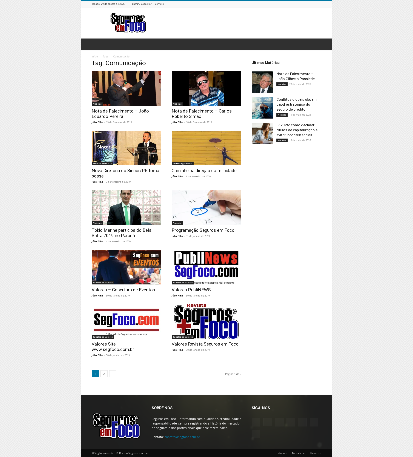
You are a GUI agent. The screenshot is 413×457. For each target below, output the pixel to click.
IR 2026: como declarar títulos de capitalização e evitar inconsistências (296, 130)
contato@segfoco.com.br (182, 437)
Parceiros (315, 453)
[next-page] (112, 373)
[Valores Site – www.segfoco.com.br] (126, 321)
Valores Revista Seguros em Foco (205, 344)
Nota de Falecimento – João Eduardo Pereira (120, 113)
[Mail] (303, 4)
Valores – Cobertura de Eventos (123, 289)
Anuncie (177, 222)
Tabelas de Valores (103, 282)
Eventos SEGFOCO (102, 163)
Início (95, 56)
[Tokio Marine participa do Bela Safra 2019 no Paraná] (126, 207)
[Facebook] (286, 4)
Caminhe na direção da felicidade (204, 170)
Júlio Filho (97, 122)
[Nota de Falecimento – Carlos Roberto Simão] (206, 88)
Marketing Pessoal (182, 163)
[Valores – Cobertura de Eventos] (126, 267)
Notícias (97, 103)
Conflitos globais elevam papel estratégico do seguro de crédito (296, 104)
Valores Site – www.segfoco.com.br (113, 346)
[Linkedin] (297, 4)
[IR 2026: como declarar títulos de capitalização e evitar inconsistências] (262, 133)
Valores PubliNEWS (191, 289)
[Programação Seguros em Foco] (206, 207)
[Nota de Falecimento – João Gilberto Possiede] (262, 82)
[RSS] (308, 4)
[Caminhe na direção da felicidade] (206, 148)
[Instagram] (292, 4)
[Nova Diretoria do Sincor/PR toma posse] (126, 148)
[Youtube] (319, 4)
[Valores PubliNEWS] (206, 267)
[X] (313, 4)
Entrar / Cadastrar (141, 3)
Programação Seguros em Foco (203, 230)
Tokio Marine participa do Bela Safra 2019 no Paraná (121, 233)
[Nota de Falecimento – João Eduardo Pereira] (126, 88)
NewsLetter (299, 453)
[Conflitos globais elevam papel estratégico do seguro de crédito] (262, 108)
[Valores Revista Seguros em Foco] (206, 321)
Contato (159, 3)
